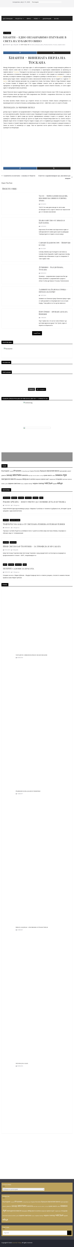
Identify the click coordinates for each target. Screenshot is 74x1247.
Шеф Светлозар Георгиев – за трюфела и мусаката (32, 546)
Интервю (21, 497)
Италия (46, 44)
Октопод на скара (22, 1063)
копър (41, 475)
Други (5, 564)
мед (24, 479)
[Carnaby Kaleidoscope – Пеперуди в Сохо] (9, 241)
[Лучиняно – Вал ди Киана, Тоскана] (5, 266)
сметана (17, 483)
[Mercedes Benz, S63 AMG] (61, 383)
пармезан (52, 479)
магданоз (5, 479)
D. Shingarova (15, 505)
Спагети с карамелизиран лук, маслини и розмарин (54, 177)
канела (25, 475)
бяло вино (32, 44)
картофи (30, 475)
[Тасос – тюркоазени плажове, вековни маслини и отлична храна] (4, 194)
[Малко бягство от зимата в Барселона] (5, 219)
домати (3, 475)
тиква (22, 483)
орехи (43, 479)
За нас (56, 18)
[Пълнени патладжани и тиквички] (8, 792)
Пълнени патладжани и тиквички (28, 791)
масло (13, 479)
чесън (48, 483)
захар (9, 475)
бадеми (32, 471)
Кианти (50, 44)
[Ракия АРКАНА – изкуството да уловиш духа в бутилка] (37, 494)
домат (69, 471)
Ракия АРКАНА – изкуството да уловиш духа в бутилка (34, 501)
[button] (23, 18)
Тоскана (55, 44)
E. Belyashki (15, 44)
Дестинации (7, 18)
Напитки (35, 497)
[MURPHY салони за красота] (37, 561)
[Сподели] (20, 52)
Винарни (14, 497)
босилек (37, 471)
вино (42, 44)
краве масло (47, 475)
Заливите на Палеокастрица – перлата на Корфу (53, 290)
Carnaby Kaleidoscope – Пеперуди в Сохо (54, 243)
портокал (65, 479)
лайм (53, 475)
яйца (60, 483)
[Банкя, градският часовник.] (13, 377)
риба (6, 483)
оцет (47, 479)
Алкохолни (7, 497)
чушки (55, 483)
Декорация (47, 18)
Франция (27, 471)
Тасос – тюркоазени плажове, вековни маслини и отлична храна (53, 198)
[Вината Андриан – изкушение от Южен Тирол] (8, 928)
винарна (37, 44)
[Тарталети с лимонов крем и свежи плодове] (8, 656)
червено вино (61, 44)
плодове (59, 479)
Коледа (23, 471)
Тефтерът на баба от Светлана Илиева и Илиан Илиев (34, 524)
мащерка (19, 479)
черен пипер (38, 483)
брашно (43, 471)
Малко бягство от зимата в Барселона (52, 221)
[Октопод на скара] (8, 1064)
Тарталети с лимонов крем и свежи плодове (31, 655)
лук (65, 475)
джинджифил (63, 471)
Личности (28, 497)
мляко (33, 479)
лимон (58, 475)
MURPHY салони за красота (18, 568)
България (5, 471)
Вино (29, 18)
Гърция (11, 471)
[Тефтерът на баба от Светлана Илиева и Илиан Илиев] (37, 516)
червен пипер (28, 483)
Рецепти (18, 18)
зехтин (16, 475)
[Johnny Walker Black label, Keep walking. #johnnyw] (13, 384)
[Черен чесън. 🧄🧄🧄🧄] (37, 377)
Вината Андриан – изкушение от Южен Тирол (32, 927)
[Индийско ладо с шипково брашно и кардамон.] (61, 378)
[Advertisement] (37, 456)
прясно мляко (12, 1215)
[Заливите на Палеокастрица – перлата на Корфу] (7, 288)
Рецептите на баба (14, 520)
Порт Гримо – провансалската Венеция (53, 312)
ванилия (51, 471)
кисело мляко (36, 475)
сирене (10, 483)
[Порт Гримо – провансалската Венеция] (16, 310)
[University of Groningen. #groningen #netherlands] (37, 384)
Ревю (36, 18)
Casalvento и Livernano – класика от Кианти (19, 176)
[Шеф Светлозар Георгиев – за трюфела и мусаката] (37, 539)
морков (38, 479)
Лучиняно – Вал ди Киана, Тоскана (51, 268)
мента (28, 479)
